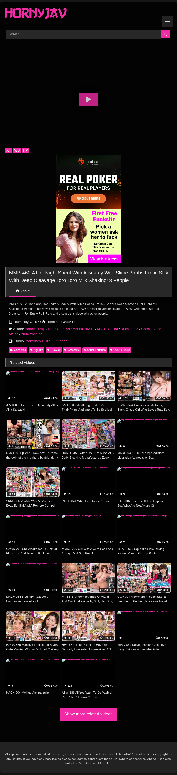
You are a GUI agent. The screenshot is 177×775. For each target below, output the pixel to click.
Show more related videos (88, 714)
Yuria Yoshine (31, 334)
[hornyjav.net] (88, 14)
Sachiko (147, 329)
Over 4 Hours (121, 350)
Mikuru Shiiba (107, 329)
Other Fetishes (96, 350)
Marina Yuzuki (83, 329)
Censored (20, 350)
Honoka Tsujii (35, 329)
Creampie (74, 350)
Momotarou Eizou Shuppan (46, 341)
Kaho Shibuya (59, 329)
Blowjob (55, 350)
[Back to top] (163, 762)
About (24, 291)
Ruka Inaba (129, 329)
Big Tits (38, 350)
